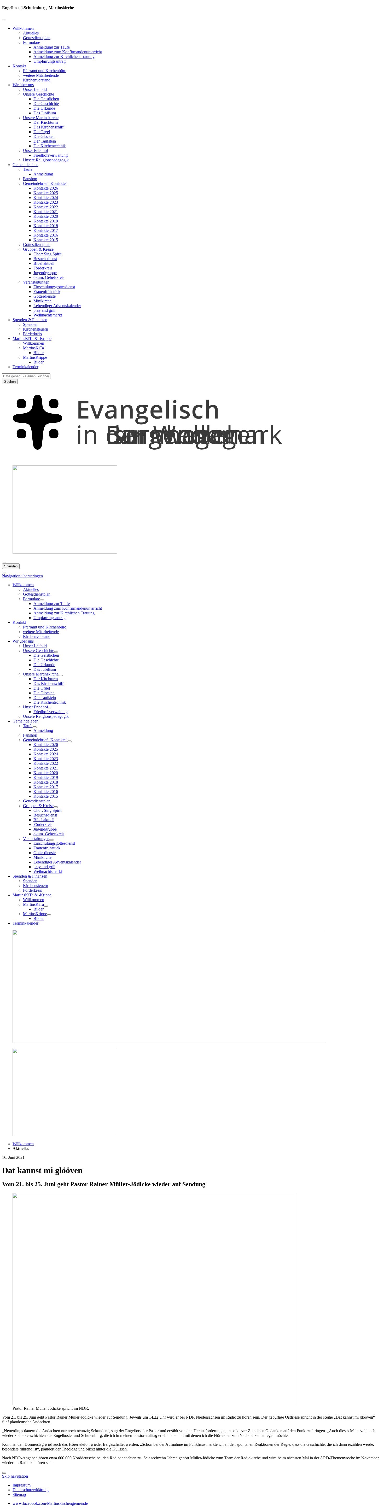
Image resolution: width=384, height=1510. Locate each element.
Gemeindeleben (25, 164)
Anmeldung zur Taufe (51, 47)
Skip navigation (15, 1476)
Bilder (38, 352)
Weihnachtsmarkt (47, 315)
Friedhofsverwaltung (50, 155)
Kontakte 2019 (45, 221)
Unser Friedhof (35, 150)
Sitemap (19, 1494)
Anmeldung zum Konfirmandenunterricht (67, 52)
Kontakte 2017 (45, 230)
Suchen (10, 382)
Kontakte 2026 (45, 188)
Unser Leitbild (35, 89)
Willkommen (23, 28)
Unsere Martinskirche (41, 117)
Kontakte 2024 (45, 197)
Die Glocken (44, 136)
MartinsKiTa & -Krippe (32, 338)
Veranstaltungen (36, 282)
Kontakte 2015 (45, 240)
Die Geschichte (46, 103)
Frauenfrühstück (46, 291)
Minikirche (42, 301)
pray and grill (44, 310)
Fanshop (30, 179)
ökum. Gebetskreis (48, 277)
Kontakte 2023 (45, 202)
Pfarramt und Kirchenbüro (44, 70)
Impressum (22, 1485)
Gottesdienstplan (36, 38)
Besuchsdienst (45, 258)
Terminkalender (25, 367)
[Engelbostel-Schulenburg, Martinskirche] (192, 458)
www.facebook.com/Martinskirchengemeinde (50, 1503)
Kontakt (19, 66)
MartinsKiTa (33, 348)
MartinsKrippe (35, 357)
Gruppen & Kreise (38, 249)
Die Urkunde (44, 108)
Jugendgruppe (45, 273)
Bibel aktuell (43, 263)
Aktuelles (31, 33)
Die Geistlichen (46, 99)
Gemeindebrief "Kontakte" (45, 183)
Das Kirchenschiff (48, 127)
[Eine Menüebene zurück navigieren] (4, 19)
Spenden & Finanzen (30, 320)
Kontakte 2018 (45, 226)
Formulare (31, 42)
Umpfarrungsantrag (49, 61)
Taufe (27, 169)
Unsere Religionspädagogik (46, 160)
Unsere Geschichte (38, 94)
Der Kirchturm (45, 122)
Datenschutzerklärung (31, 1490)
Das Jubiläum (44, 113)
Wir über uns (23, 85)
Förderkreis (42, 268)
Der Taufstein (44, 141)
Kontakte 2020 (45, 216)
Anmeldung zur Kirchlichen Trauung (64, 56)
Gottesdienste (44, 296)
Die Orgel (41, 132)
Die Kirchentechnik (49, 146)
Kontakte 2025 (45, 193)
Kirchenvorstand (36, 80)
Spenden (30, 324)
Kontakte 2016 (45, 235)
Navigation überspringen (22, 576)
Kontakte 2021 (45, 211)
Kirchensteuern (35, 329)
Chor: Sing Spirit (47, 254)
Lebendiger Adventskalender (57, 305)
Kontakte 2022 (45, 207)
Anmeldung (43, 174)
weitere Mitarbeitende (41, 75)
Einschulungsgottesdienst (54, 287)
